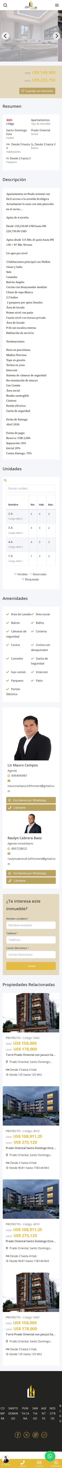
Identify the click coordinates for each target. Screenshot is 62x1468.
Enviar (32, 966)
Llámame (19, 807)
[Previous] (5, 36)
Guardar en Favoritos (39, 91)
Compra (2, 1413)
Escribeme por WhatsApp (29, 800)
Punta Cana (25, 1413)
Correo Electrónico (17, 948)
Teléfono (12, 933)
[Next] (56, 36)
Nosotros (52, 1413)
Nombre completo (17, 918)
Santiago (35, 1413)
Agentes (43, 1413)
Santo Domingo (13, 1413)
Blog (60, 1413)
